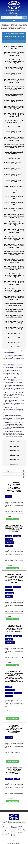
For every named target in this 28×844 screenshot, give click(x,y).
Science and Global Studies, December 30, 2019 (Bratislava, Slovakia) (13, 351)
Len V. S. (17, 778)
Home (4, 826)
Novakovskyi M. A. (10, 642)
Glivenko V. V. (9, 778)
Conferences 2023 (14, 158)
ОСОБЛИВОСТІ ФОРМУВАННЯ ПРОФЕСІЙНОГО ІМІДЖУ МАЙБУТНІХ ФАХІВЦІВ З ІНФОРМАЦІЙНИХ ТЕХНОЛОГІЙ (14, 728)
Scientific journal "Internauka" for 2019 (14, 181)
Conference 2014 (14, 459)
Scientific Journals (13, 835)
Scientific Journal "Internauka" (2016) (14, 197)
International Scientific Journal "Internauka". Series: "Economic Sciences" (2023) (14, 138)
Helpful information (13, 13)
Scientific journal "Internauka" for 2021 (14, 169)
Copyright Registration (5, 831)
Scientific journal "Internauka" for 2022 (14, 163)
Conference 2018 (14, 442)
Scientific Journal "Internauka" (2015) (14, 203)
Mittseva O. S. (9, 737)
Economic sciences (14, 477)
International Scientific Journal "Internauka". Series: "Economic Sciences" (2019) (14, 238)
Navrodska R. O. (9, 542)
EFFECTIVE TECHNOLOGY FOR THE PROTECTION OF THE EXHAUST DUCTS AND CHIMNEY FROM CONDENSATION (14, 528)
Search (24, 17)
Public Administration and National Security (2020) (14, 316)
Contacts (20, 832)
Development (13, 843)
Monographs (14, 464)
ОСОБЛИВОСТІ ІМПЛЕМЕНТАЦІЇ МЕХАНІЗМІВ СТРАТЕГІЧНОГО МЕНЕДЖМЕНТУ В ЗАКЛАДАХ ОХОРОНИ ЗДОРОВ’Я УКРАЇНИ (14, 487)
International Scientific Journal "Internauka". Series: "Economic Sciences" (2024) (14, 107)
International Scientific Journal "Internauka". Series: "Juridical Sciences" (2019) (14, 282)
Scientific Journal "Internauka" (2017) (14, 191)
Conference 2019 (23, 24)
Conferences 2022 (14, 333)
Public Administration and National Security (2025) (14, 94)
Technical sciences (14, 474)
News (19, 828)
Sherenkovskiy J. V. (10, 689)
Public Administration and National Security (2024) (14, 121)
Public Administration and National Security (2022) (14, 304)
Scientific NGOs (13, 832)
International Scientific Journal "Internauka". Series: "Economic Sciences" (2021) (14, 223)
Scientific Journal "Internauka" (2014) (14, 209)
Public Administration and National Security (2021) (14, 310)
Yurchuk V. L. (9, 693)
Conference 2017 (14, 446)
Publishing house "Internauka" (8, 24)
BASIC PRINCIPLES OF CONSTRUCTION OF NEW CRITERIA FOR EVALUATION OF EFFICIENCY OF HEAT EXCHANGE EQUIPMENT (14, 628)
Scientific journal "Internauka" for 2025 (14, 74)
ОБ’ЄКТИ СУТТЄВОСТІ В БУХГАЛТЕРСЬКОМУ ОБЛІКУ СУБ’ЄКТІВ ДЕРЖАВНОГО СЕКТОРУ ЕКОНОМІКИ (14, 771)
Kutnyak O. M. (9, 696)
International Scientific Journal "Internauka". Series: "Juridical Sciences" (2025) (14, 88)
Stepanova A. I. (9, 639)
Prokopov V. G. (18, 693)
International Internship (6, 834)
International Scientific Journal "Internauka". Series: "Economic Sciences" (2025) (14, 80)
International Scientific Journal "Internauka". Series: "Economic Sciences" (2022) (14, 216)
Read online (9, 516)
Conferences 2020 (14, 342)
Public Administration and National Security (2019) (14, 322)
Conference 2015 (14, 455)
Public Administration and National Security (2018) (14, 328)
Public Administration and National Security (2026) (14, 68)
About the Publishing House (7, 828)
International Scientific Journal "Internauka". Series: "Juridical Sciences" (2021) (14, 268)
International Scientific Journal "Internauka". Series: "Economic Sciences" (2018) (14, 245)
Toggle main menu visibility (14, 20)
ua (15, 12)
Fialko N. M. (8, 536)
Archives (20, 826)
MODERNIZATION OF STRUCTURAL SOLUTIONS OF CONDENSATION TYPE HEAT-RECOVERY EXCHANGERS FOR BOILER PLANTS (14, 578)
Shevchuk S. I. (17, 536)
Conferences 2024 (14, 127)
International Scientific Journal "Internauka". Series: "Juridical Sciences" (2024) (14, 115)
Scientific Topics (13, 829)
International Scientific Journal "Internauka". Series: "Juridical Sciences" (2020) (14, 275)
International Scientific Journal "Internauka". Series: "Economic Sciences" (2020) (14, 230)
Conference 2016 (14, 450)
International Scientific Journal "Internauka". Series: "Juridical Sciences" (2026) (14, 61)
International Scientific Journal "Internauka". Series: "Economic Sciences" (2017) (14, 253)
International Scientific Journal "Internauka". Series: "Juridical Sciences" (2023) (14, 146)
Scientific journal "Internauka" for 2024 (14, 100)
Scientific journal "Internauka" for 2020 (14, 175)
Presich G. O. (9, 539)
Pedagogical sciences (14, 471)
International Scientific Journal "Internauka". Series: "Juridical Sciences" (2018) (14, 290)
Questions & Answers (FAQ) (21, 830)
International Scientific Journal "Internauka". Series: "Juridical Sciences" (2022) (14, 260)
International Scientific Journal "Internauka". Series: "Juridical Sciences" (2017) (14, 297)
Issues (17, 24)
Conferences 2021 (14, 338)
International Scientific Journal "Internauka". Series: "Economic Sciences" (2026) (14, 54)
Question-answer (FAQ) (13, 15)
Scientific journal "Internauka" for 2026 (14, 47)
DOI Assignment (14, 826)
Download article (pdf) (13, 519)
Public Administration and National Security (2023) (14, 152)
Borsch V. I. (8, 496)
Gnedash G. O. (9, 545)
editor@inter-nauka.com (14, 10)
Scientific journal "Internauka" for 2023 (14, 132)
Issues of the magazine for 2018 (14, 186)
